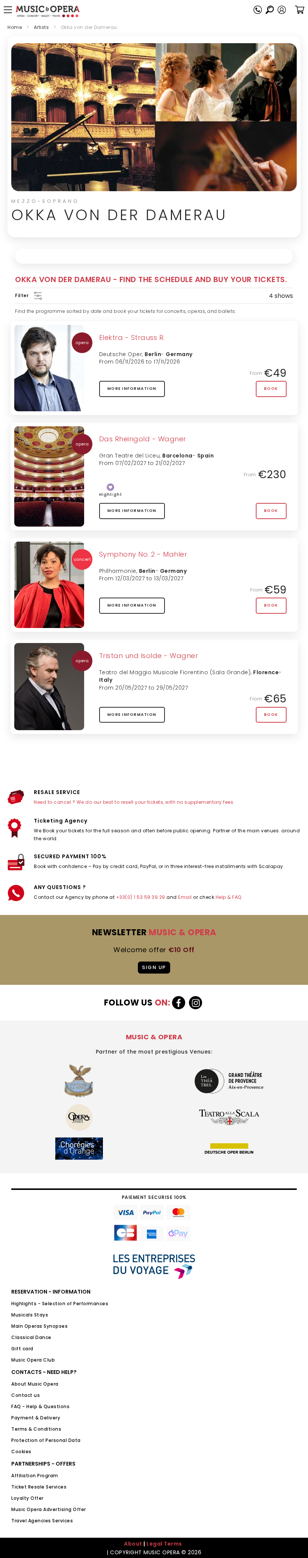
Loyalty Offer (27, 1498)
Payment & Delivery (35, 1418)
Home (15, 27)
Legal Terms (164, 1543)
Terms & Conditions (36, 1429)
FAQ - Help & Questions (40, 1406)
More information (132, 388)
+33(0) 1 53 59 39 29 (140, 897)
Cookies (21, 1451)
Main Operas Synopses (39, 1326)
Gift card (22, 1348)
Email (185, 897)
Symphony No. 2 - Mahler (143, 554)
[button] (282, 10)
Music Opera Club (33, 1360)
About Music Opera (35, 1384)
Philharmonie (117, 571)
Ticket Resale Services (38, 1487)
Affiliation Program (34, 1475)
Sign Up (154, 967)
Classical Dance (31, 1337)
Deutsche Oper (120, 354)
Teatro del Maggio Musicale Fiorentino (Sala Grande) (175, 672)
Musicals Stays (29, 1315)
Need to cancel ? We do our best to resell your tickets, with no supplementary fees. (134, 802)
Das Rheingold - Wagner (142, 439)
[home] (48, 11)
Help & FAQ (229, 897)
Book (271, 388)
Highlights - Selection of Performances (59, 1303)
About (133, 1543)
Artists (41, 27)
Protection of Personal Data (46, 1440)
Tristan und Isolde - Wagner (148, 655)
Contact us (25, 1395)
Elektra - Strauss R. (132, 337)
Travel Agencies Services (42, 1520)
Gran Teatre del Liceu (129, 455)
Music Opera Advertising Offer (48, 1509)
